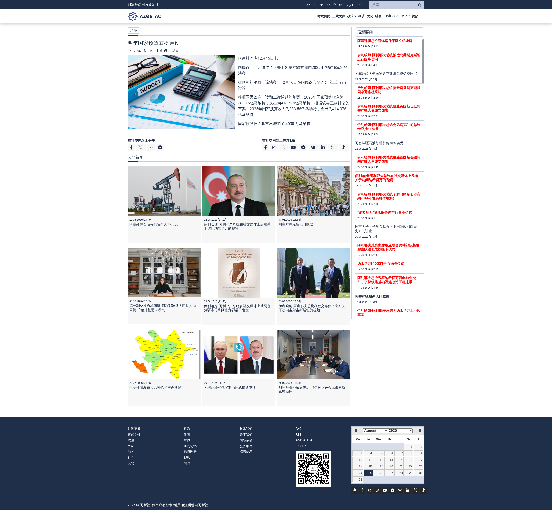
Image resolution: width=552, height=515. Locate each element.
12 (381, 460)
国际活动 (246, 440)
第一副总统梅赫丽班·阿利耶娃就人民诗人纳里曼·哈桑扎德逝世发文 (162, 308)
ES (340, 5)
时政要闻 (323, 16)
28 (401, 473)
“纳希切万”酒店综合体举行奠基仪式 (384, 212)
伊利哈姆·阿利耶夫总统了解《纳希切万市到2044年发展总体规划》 (388, 196)
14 (401, 460)
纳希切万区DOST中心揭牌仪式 (380, 263)
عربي (349, 5)
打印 (160, 51)
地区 (131, 452)
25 (370, 473)
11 (370, 460)
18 (370, 466)
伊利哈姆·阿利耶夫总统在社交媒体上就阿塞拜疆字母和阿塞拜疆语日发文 (237, 308)
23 (421, 466)
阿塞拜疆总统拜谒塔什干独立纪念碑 (384, 41)
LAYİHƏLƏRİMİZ (396, 16)
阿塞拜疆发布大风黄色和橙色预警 (155, 387)
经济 (361, 16)
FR (334, 5)
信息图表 (190, 452)
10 (360, 460)
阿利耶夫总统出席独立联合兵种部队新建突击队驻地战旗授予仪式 (388, 247)
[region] (389, 179)
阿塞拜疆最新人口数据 (296, 224)
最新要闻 (365, 32)
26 (381, 473)
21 (401, 466)
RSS (298, 435)
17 (360, 466)
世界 (187, 440)
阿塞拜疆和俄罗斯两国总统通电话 (230, 387)
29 (410, 473)
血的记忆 (190, 446)
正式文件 (338, 16)
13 (391, 460)
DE (328, 5)
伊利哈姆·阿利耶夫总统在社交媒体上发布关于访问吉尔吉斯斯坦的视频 (312, 308)
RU (314, 5)
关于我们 (246, 435)
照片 (187, 463)
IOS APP (301, 446)
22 (410, 466)
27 (391, 473)
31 (360, 479)
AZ (308, 5)
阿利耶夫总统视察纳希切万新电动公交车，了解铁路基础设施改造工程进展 (386, 280)
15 (410, 460)
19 (381, 466)
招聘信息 (246, 452)
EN (321, 5)
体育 (187, 435)
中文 (360, 5)
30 (421, 473)
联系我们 (246, 429)
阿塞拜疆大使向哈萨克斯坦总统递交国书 (386, 74)
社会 (378, 16)
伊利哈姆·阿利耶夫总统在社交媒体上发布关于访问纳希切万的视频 (237, 226)
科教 (187, 429)
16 (421, 460)
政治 (350, 16)
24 (360, 473)
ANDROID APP (306, 440)
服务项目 (246, 446)
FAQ (298, 429)
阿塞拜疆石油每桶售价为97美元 (153, 224)
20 (391, 466)
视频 (415, 16)
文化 (370, 16)
